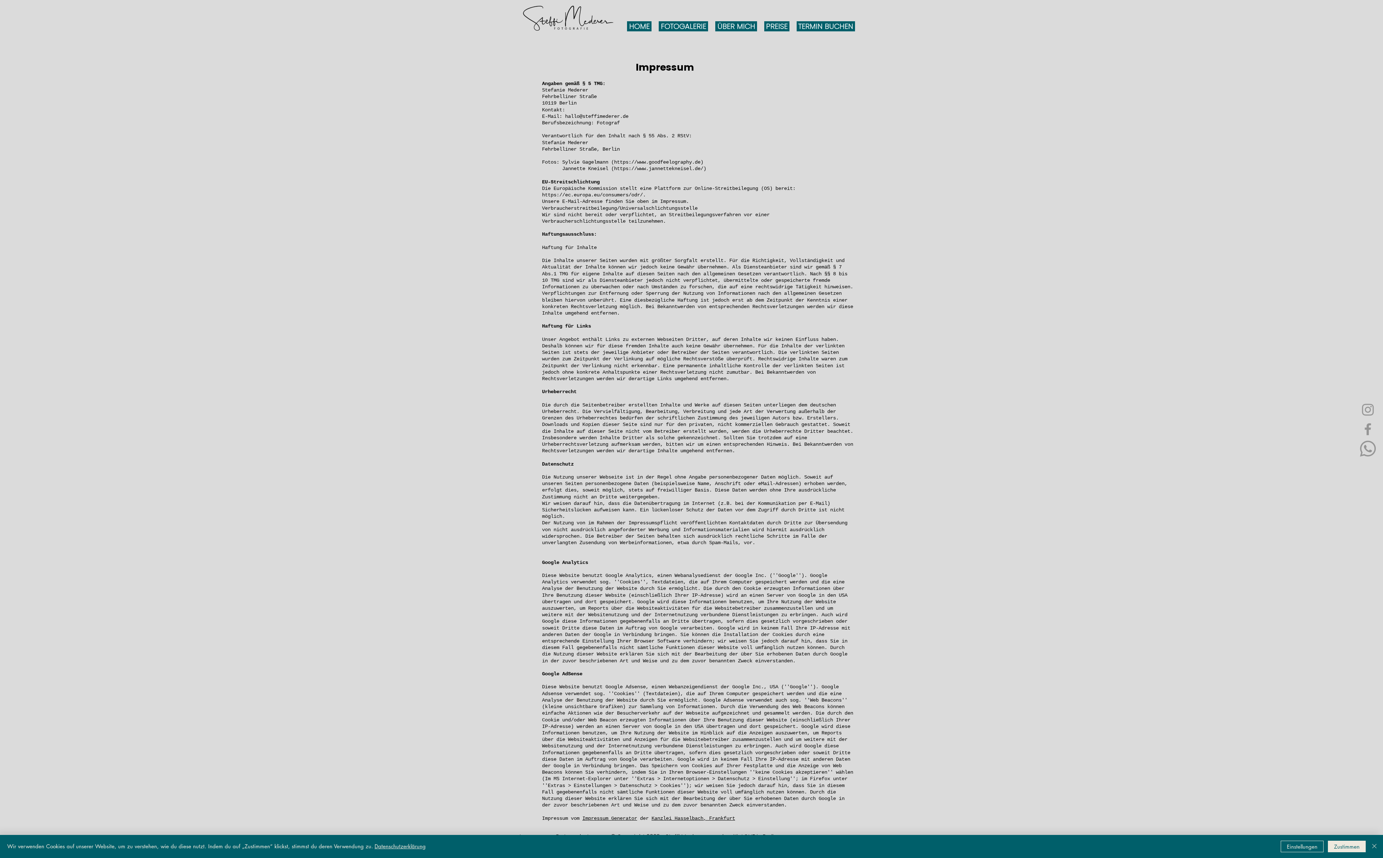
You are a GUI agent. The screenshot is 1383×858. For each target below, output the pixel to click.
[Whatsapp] (1368, 449)
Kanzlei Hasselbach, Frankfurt (693, 818)
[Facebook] (1368, 429)
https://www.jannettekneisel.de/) (660, 169)
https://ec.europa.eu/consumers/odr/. (594, 195)
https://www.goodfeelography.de (657, 162)
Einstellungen (1302, 846)
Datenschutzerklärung (400, 846)
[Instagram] (1368, 410)
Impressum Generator (609, 818)
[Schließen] (1374, 846)
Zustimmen (1347, 846)
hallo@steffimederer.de (596, 116)
